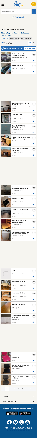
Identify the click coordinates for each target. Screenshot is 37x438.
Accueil (3, 29)
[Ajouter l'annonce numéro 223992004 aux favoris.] (33, 199)
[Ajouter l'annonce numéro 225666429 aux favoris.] (33, 305)
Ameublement (10, 29)
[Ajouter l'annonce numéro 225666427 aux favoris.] (33, 316)
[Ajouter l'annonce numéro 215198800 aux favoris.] (33, 187)
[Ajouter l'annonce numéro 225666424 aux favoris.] (33, 377)
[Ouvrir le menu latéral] (3, 4)
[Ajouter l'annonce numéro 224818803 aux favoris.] (33, 127)
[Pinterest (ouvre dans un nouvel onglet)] (15, 424)
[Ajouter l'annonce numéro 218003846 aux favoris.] (33, 138)
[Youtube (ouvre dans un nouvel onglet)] (28, 424)
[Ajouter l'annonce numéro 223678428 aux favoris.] (33, 210)
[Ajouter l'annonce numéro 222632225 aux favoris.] (33, 233)
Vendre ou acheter (18, 401)
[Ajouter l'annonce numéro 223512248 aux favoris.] (33, 66)
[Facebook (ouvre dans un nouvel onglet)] (9, 424)
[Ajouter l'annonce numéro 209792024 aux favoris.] (33, 221)
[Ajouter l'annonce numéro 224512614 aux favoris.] (33, 104)
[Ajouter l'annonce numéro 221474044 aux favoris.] (33, 149)
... (26, 388)
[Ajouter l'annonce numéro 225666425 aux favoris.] (33, 366)
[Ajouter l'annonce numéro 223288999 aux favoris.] (33, 282)
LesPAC (18, 397)
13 (30, 388)
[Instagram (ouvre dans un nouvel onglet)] (21, 424)
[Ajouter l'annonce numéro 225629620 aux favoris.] (33, 115)
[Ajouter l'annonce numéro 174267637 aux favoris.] (33, 54)
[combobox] (16, 11)
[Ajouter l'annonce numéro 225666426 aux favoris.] (33, 354)
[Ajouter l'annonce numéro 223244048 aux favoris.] (33, 293)
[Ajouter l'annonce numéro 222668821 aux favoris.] (33, 271)
